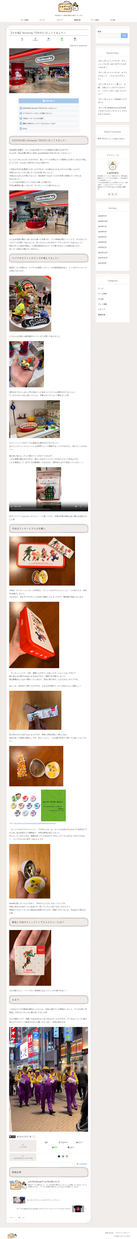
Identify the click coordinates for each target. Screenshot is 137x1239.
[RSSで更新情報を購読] (67, 1156)
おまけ (25, 128)
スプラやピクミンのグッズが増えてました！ (38, 113)
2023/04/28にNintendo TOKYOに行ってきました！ (40, 108)
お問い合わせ (109, 1233)
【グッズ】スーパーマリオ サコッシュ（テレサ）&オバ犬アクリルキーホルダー (112, 64)
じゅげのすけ (113, 173)
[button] (75, 39)
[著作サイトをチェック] (59, 1156)
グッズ (33, 1136)
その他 (13, 1136)
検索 (99, 32)
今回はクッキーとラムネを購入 (33, 118)
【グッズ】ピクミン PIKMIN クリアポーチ (112, 100)
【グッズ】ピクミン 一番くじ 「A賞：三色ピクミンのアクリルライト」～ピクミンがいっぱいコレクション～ (112, 89)
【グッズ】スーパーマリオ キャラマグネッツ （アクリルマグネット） (112, 76)
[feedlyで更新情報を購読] (63, 1156)
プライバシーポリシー (123, 1233)
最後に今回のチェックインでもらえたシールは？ (39, 123)
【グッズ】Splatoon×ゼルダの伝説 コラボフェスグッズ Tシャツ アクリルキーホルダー (112, 111)
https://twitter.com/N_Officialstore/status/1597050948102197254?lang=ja (35, 823)
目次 (47, 101)
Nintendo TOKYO (23, 1136)
